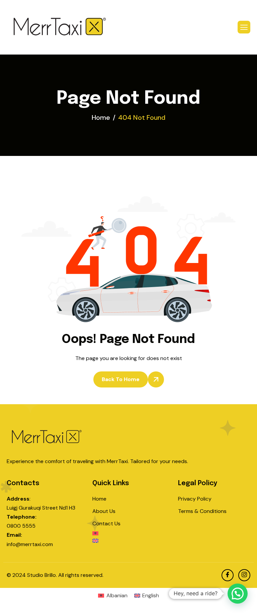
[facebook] (228, 575)
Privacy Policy (194, 498)
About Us (103, 511)
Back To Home (121, 379)
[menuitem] (128, 535)
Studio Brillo (41, 575)
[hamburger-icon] (244, 27)
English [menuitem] (150, 595)
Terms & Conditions (202, 511)
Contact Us (106, 523)
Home (99, 498)
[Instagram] (244, 575)
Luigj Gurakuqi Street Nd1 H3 (41, 507)
